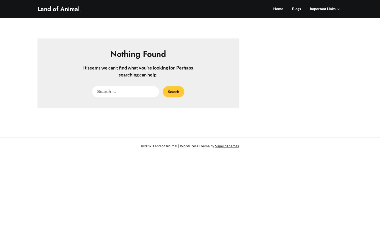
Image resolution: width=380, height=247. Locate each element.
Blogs (296, 8)
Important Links (323, 8)
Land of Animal (58, 9)
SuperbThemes (227, 146)
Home (278, 8)
